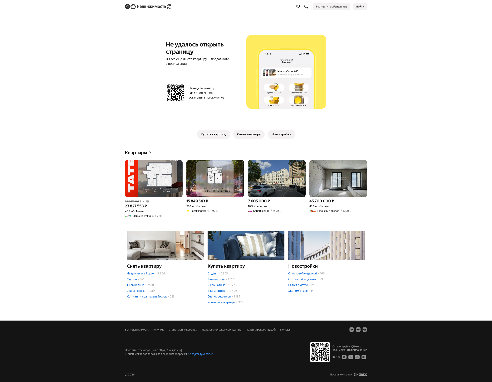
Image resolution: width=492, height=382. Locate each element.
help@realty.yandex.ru (201, 353)
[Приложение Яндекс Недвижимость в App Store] (344, 356)
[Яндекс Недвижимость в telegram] (364, 329)
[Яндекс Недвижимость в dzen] (358, 329)
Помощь (285, 329)
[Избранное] (297, 6)
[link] (360, 6)
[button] (306, 6)
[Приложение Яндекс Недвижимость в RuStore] (364, 356)
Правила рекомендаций (261, 329)
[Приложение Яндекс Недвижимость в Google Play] (350, 356)
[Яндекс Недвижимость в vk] (351, 329)
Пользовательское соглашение (221, 329)
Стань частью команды (183, 329)
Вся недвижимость (137, 329)
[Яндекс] (360, 374)
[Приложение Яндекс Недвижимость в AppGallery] (357, 356)
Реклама (158, 329)
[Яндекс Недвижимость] (148, 6)
